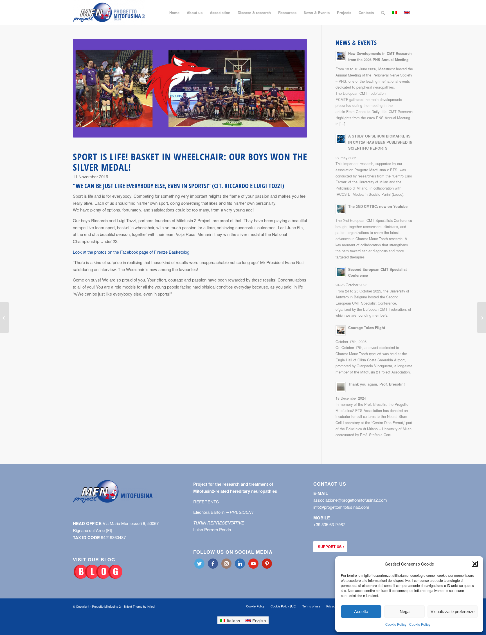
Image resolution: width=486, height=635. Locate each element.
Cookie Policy (395, 624)
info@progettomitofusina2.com (341, 507)
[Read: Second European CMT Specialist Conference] (341, 272)
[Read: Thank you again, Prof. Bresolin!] (341, 387)
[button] (475, 564)
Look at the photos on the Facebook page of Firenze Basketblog (131, 252)
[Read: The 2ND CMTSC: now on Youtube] (341, 209)
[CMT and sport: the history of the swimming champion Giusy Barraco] (4, 317)
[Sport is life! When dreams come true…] (481, 317)
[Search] (382, 12)
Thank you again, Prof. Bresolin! (376, 384)
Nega (405, 611)
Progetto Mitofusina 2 (106, 606)
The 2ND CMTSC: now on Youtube (378, 206)
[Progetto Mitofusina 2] (109, 12)
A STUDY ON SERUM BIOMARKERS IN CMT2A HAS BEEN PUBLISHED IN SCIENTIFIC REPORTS (380, 142)
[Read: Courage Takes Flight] (341, 330)
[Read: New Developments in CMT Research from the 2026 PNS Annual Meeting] (341, 56)
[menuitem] (174, 12)
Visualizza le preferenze (452, 611)
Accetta (361, 611)
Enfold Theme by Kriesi (139, 606)
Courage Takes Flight (366, 327)
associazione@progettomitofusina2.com (350, 500)
